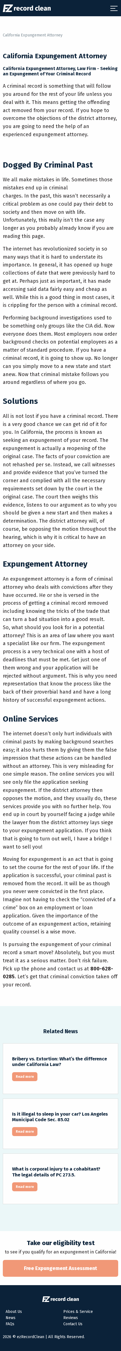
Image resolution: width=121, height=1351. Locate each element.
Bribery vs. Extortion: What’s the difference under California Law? (59, 1061)
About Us (14, 1311)
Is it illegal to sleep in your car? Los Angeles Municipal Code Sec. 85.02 (60, 1117)
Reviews (70, 1317)
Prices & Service (78, 1311)
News (10, 1317)
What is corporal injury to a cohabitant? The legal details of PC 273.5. (56, 1172)
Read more (25, 1077)
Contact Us (72, 1324)
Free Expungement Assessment (60, 1268)
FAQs (10, 1324)
